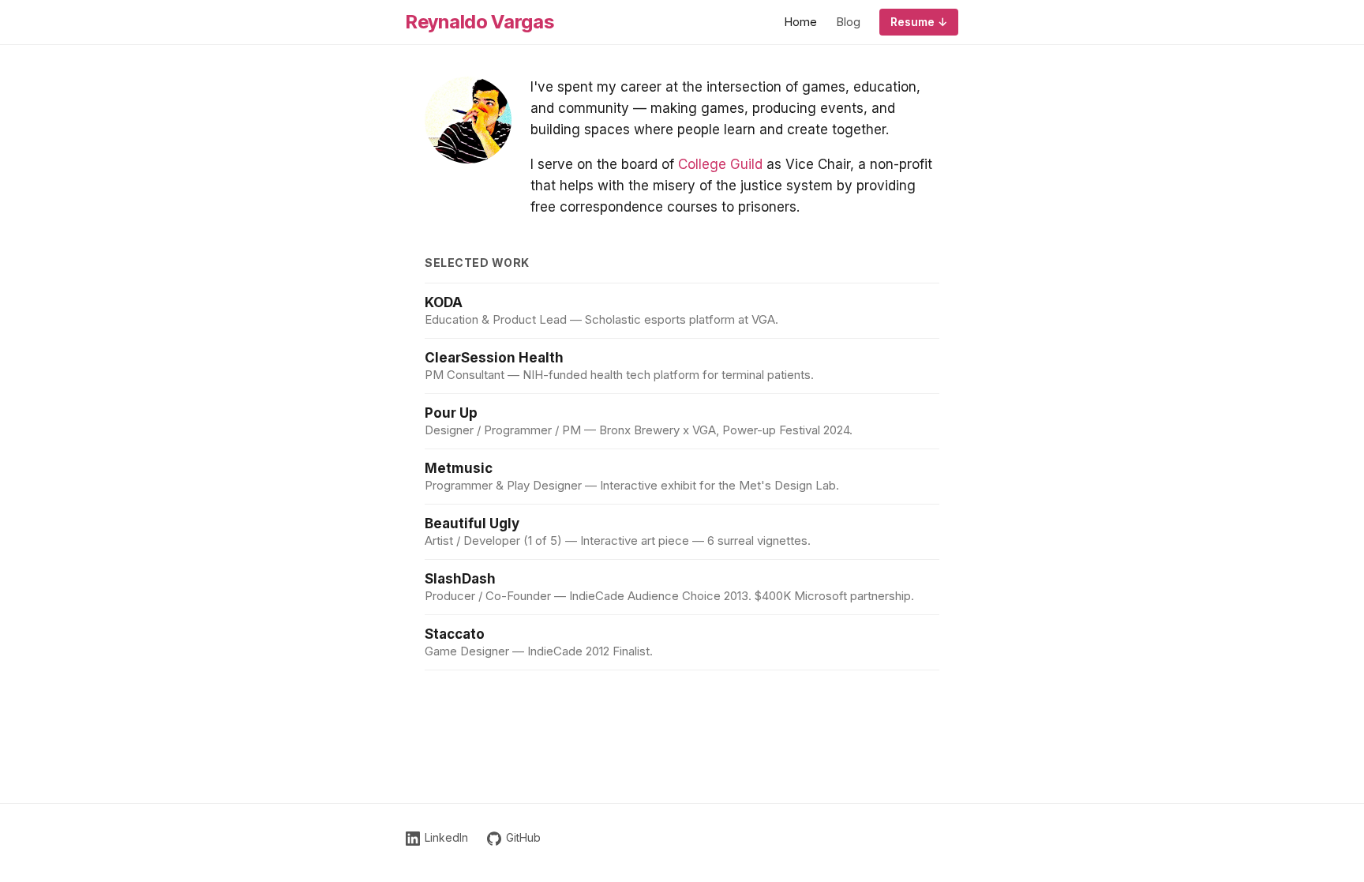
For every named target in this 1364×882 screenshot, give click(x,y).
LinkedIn (446, 837)
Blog (848, 21)
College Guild (720, 164)
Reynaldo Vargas (480, 21)
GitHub (523, 837)
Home (800, 21)
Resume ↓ (918, 21)
